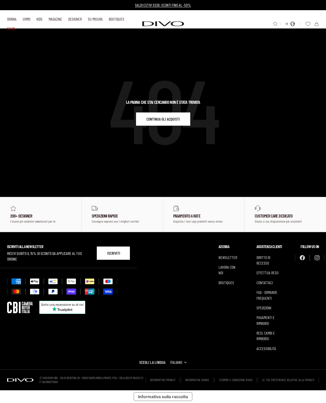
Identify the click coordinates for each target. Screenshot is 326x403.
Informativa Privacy (162, 380)
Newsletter (228, 257)
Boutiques (116, 19)
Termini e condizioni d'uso (235, 380)
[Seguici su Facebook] (302, 258)
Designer (75, 19)
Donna (12, 19)
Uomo (26, 19)
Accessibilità (266, 348)
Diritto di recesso (263, 260)
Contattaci (264, 282)
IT (287, 24)
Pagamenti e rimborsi (265, 320)
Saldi (11, 28)
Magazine (55, 19)
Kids (39, 19)
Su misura (95, 19)
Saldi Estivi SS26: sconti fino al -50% (163, 5)
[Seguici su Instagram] (317, 258)
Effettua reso (267, 272)
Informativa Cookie (197, 380)
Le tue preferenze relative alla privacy (288, 380)
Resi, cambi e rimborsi (265, 335)
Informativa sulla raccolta (163, 396)
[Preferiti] (308, 24)
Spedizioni (263, 307)
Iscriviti (113, 253)
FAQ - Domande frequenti (266, 295)
